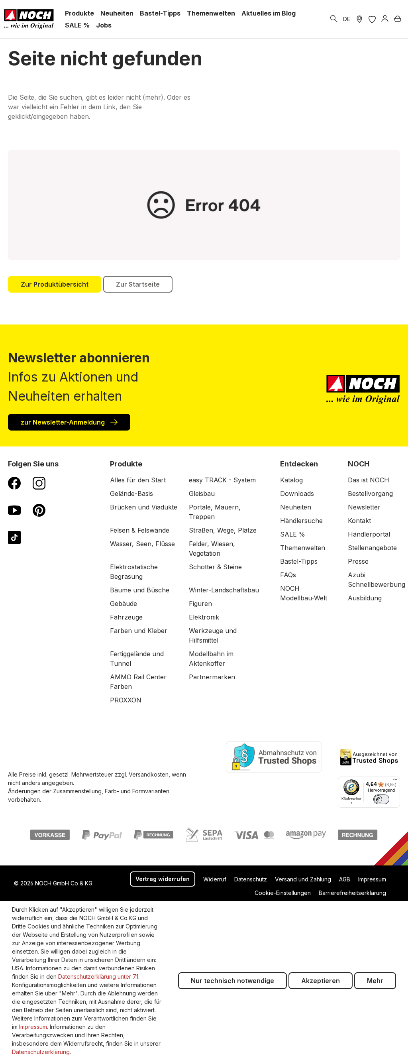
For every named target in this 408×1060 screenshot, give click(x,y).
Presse (358, 561)
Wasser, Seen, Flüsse (142, 544)
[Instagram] (39, 482)
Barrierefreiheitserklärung (352, 892)
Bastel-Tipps (299, 561)
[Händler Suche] (359, 19)
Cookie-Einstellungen (283, 892)
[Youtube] (14, 509)
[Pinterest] (39, 509)
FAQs (288, 575)
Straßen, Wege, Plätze (223, 530)
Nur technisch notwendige (232, 981)
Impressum (372, 879)
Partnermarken (212, 677)
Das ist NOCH (368, 480)
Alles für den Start (138, 480)
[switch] (381, 799)
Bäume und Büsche (139, 590)
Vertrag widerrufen (162, 878)
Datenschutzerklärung (41, 1051)
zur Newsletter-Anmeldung (63, 422)
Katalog (291, 480)
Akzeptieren (320, 981)
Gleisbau (202, 494)
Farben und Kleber (138, 631)
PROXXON (125, 700)
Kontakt (359, 521)
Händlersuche (301, 521)
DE (346, 19)
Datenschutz (250, 879)
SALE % (292, 534)
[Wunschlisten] (372, 19)
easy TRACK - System (222, 480)
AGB (344, 879)
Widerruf (214, 879)
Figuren (200, 604)
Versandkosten (149, 774)
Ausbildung (365, 598)
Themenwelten (302, 548)
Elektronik (204, 617)
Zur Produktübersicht (54, 284)
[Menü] (395, 781)
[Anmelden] (385, 19)
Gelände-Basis (131, 494)
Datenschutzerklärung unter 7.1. (98, 976)
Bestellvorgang (370, 494)
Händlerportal (369, 534)
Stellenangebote (372, 548)
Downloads (297, 494)
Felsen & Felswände (139, 530)
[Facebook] (14, 482)
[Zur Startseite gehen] (29, 19)
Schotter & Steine (215, 567)
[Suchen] (334, 19)
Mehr (375, 981)
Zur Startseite (138, 284)
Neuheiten (295, 507)
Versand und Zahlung (303, 879)
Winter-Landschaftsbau (224, 590)
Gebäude (123, 604)
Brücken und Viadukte (143, 507)
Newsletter (364, 507)
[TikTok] (14, 537)
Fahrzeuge (126, 617)
